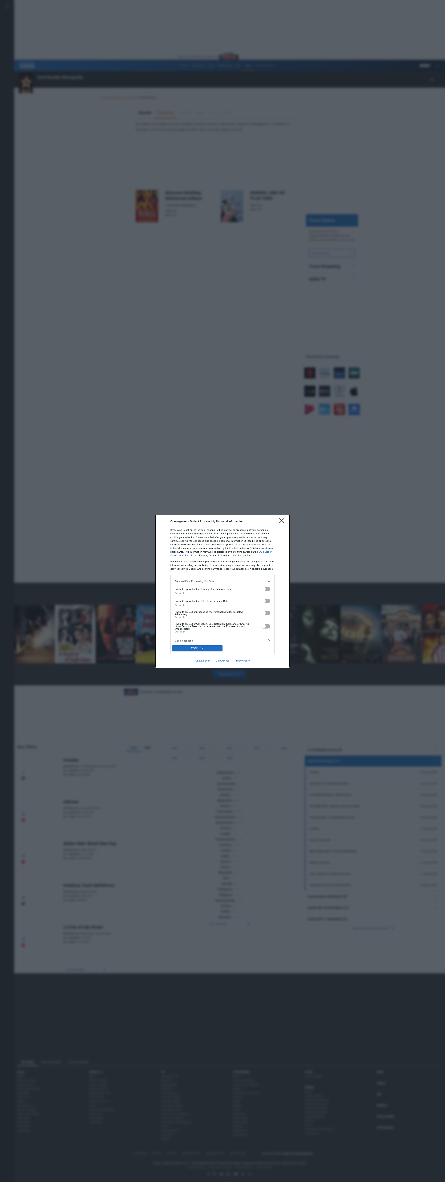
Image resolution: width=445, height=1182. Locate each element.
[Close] (282, 521)
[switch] (265, 589)
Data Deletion (202, 660)
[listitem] (222, 581)
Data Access (222, 660)
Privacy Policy (242, 660)
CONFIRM (197, 648)
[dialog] (222, 591)
